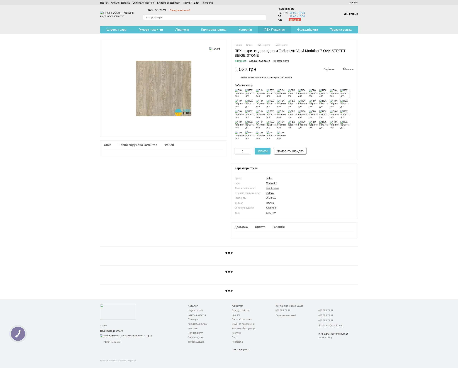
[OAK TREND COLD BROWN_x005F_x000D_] (313, 114)
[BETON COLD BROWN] (292, 104)
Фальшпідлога (307, 29)
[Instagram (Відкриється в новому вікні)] (217, 2)
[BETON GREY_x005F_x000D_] (250, 125)
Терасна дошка (341, 29)
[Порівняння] (311, 14)
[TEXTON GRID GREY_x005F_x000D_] (334, 125)
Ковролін (245, 29)
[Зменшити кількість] (237, 151)
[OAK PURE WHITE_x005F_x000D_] (239, 136)
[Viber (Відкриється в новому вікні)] (230, 2)
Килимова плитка (213, 29)
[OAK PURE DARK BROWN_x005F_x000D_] (281, 114)
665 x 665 (271, 198)
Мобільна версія (112, 342)
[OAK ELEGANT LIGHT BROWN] (345, 104)
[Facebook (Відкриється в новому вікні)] (222, 2)
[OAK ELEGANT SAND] (281, 93)
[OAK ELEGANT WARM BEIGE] (292, 93)
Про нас (104, 3)
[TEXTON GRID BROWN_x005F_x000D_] (345, 114)
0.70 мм (270, 193)
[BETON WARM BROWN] (313, 104)
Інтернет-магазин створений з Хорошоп (118, 361)
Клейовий (271, 207)
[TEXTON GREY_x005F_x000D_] (324, 125)
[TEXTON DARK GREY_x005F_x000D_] (313, 125)
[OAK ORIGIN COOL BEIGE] (313, 93)
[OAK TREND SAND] (250, 104)
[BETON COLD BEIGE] (250, 93)
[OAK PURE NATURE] (334, 93)
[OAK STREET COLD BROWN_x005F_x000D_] (303, 114)
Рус (356, 3)
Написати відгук (280, 61)
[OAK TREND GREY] (292, 125)
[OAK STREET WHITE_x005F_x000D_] (250, 136)
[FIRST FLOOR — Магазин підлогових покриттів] (118, 312)
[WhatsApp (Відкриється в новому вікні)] (235, 2)
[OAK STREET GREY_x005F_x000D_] (281, 125)
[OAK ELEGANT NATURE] (281, 136)
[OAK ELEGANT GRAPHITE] (260, 136)
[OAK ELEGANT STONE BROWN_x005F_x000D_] (250, 114)
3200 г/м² (271, 212)
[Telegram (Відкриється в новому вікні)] (226, 2)
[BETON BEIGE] (239, 93)
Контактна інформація (168, 3)
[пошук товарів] (263, 17)
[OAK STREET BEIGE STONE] (345, 93)
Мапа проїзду (325, 337)
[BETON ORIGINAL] (260, 93)
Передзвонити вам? (180, 10)
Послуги (187, 3)
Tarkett (269, 178)
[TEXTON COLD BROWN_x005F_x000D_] (334, 114)
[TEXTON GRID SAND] (260, 104)
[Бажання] (320, 14)
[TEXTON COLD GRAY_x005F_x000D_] (303, 125)
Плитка (270, 203)
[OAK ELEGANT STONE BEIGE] (239, 114)
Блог (196, 3)
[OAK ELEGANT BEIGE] (271, 93)
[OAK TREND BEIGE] (239, 104)
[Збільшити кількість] (248, 151)
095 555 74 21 (157, 10)
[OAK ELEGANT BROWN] (324, 104)
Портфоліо (207, 3)
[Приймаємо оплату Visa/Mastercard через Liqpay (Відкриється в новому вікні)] (126, 335)
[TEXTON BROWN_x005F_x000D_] (324, 114)
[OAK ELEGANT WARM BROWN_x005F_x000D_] (260, 125)
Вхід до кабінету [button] (241, 310)
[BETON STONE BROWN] (303, 104)
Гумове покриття (151, 29)
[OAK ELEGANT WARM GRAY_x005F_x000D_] (271, 125)
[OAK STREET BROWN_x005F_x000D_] (292, 114)
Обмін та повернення (143, 3)
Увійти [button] (244, 77)
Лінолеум (182, 29)
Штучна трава (116, 29)
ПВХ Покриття (274, 29)
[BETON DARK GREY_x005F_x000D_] (239, 125)
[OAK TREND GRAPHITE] (271, 136)
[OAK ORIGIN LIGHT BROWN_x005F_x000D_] (260, 114)
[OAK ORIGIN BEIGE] (303, 93)
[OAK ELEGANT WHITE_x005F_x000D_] (345, 125)
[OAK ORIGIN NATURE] (324, 93)
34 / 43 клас (272, 188)
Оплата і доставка (120, 3)
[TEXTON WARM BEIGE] (281, 104)
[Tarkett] (214, 48)
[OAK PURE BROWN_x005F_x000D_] (271, 114)
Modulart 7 (271, 183)
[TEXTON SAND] (271, 104)
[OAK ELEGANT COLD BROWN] (334, 104)
